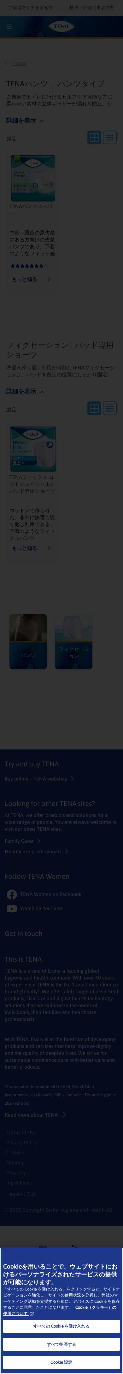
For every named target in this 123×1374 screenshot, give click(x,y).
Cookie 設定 (61, 1362)
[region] (61, 1311)
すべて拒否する (61, 1344)
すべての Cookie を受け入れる (61, 1326)
